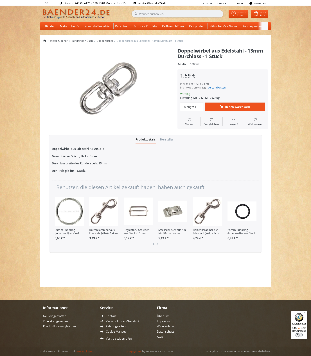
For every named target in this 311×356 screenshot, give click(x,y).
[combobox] (177, 14)
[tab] (146, 139)
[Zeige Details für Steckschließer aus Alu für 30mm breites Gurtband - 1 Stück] (172, 211)
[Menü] (305, 313)
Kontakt (208, 3)
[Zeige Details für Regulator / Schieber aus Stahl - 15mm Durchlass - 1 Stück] (138, 211)
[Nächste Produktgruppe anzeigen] (255, 221)
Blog (240, 3)
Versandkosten (217, 87)
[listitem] (107, 90)
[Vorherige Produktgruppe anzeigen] (56, 221)
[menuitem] (50, 26)
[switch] (299, 335)
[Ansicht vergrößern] (107, 90)
